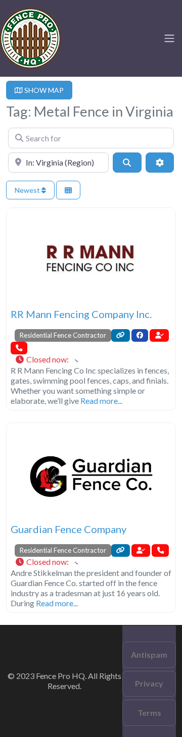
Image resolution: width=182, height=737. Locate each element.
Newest (28, 190)
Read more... (101, 400)
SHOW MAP (43, 90)
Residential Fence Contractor (63, 335)
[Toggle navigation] (169, 38)
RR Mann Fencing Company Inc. (81, 314)
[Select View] (68, 190)
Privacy (149, 683)
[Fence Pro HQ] (30, 37)
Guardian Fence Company (68, 529)
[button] (46, 359)
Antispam (149, 654)
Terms (149, 712)
